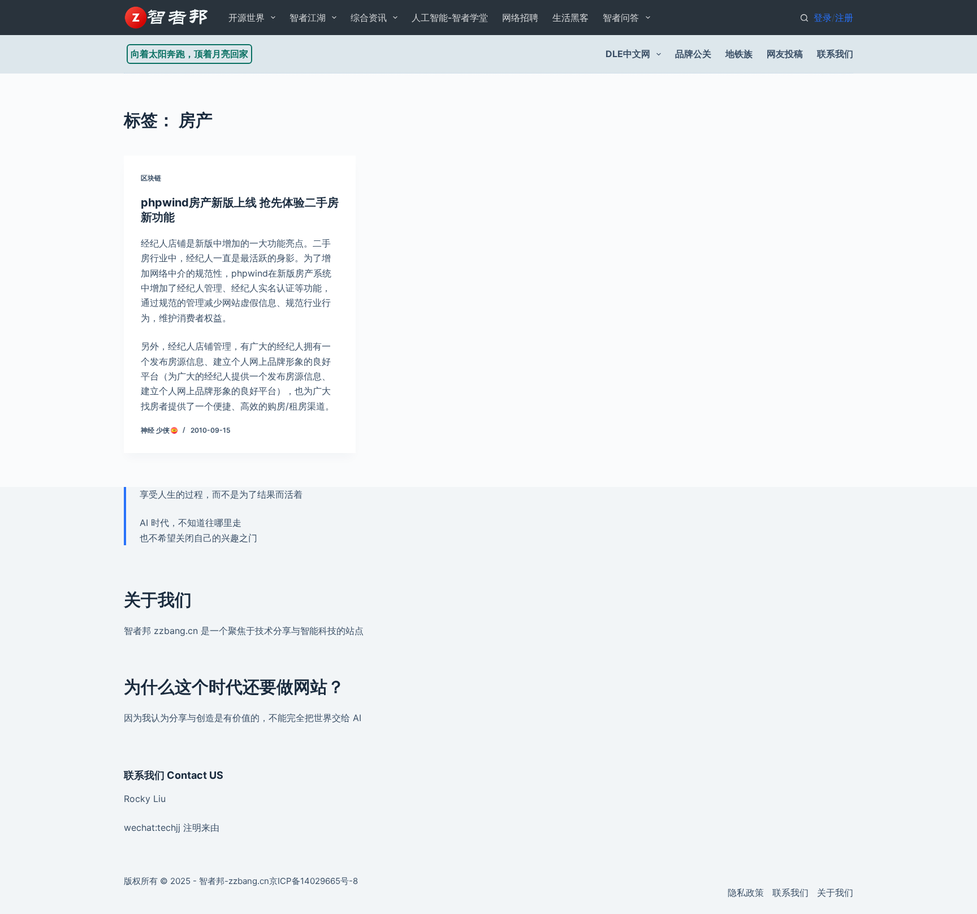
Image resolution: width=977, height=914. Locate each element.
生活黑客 (570, 17)
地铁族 (739, 53)
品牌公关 (693, 53)
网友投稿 (785, 53)
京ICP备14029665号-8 (313, 881)
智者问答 (621, 17)
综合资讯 (369, 17)
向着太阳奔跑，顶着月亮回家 (189, 53)
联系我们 (835, 53)
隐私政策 (746, 892)
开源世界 (246, 17)
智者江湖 (307, 17)
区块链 (151, 178)
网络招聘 (520, 17)
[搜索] (804, 17)
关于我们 (835, 892)
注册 (844, 17)
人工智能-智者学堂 (450, 17)
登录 (823, 17)
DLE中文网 (628, 53)
